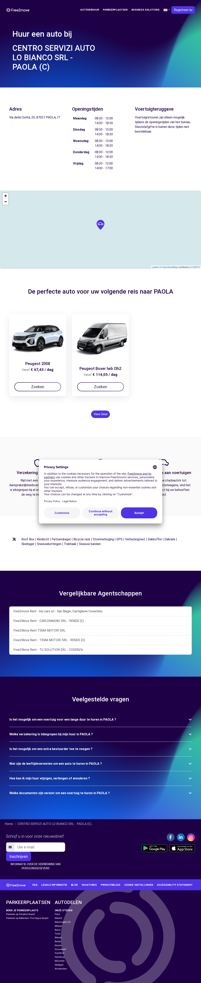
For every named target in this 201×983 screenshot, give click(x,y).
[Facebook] (171, 837)
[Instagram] (191, 837)
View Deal (100, 414)
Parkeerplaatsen (115, 9)
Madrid (58, 918)
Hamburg (60, 957)
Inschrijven (18, 856)
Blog (74, 884)
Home (9, 824)
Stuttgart (59, 965)
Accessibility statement (175, 884)
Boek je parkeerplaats (22, 910)
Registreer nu (183, 10)
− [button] (5, 201)
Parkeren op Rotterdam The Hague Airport (27, 918)
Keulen (58, 945)
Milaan (58, 926)
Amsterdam (61, 969)
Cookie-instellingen (138, 884)
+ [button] (5, 195)
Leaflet (155, 267)
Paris (57, 914)
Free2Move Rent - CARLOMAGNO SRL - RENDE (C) (48, 621)
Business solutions (146, 9)
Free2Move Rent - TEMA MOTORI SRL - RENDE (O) (49, 640)
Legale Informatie (54, 884)
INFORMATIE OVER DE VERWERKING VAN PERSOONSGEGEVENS (35, 866)
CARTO (196, 267)
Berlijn (58, 941)
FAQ (34, 884)
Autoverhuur (89, 9)
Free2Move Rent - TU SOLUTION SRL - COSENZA (48, 650)
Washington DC (63, 922)
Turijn (58, 933)
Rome (57, 930)
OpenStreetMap (169, 267)
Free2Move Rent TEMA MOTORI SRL (39, 630)
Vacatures (89, 884)
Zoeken (37, 386)
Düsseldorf (60, 949)
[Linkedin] (181, 837)
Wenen (58, 937)
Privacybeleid (110, 884)
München (60, 961)
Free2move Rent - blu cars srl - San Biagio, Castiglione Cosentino (57, 611)
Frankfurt (59, 953)
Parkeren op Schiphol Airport (20, 914)
